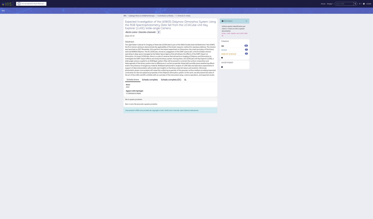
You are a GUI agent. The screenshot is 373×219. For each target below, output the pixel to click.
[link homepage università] (31, 3)
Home (323, 4)
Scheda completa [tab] (150, 79)
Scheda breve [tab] (133, 79)
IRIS (125, 16)
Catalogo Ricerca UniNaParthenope (142, 16)
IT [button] (359, 4)
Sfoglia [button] (329, 4)
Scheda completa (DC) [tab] (171, 79)
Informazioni (227, 21)
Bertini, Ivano (131, 32)
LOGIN (368, 4)
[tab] (185, 80)
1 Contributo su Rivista (165, 16)
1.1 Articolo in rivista (182, 16)
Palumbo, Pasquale (146, 32)
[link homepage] (7, 3)
